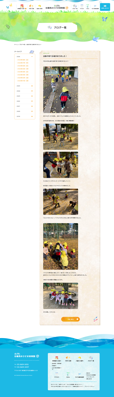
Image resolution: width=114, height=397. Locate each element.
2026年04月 (21, 72)
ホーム (16, 44)
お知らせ (88, 373)
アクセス (82, 8)
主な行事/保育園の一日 (57, 368)
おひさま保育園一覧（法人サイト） (74, 384)
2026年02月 (21, 78)
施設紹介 (54, 365)
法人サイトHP (54, 384)
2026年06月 (21, 66)
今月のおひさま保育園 (91, 375)
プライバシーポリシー (90, 386)
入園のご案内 (39, 8)
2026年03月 (21, 75)
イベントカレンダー (90, 377)
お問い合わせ (105, 8)
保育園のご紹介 (21, 8)
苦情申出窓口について (78, 386)
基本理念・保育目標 (56, 363)
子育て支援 (31, 8)
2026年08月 (21, 60)
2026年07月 (21, 63)
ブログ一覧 (74, 8)
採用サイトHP (62, 384)
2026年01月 (21, 81)
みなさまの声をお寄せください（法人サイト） (61, 386)
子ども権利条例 (95, 8)
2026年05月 (21, 69)
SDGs (87, 8)
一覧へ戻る (70, 319)
